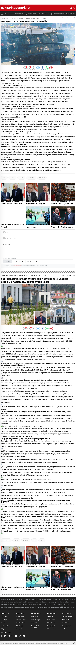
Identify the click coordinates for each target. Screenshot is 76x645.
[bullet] (30, 261)
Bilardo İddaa (20, 626)
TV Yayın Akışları (52, 629)
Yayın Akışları (45, 13)
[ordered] (27, 261)
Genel (45, 18)
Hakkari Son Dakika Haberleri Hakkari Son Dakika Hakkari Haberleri (21, 18)
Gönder (7, 261)
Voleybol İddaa (20, 629)
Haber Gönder (51, 623)
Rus (4, 177)
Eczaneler (72, 13)
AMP (63, 629)
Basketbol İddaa (21, 620)
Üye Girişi (4, 617)
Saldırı (12, 177)
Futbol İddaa (20, 617)
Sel (34, 540)
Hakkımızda (4, 626)
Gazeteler (50, 617)
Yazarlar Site (66, 620)
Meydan (25, 540)
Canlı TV (7, 13)
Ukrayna (42, 177)
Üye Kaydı (4, 620)
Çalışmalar (6, 540)
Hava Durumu (19, 13)
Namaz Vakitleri (59, 13)
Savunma (31, 177)
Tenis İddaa (65, 623)
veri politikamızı (55, 643)
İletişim (3, 629)
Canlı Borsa (32, 13)
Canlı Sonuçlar (35, 620)
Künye (3, 623)
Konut (16, 540)
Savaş (21, 177)
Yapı (41, 540)
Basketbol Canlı (66, 626)
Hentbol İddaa (20, 623)
